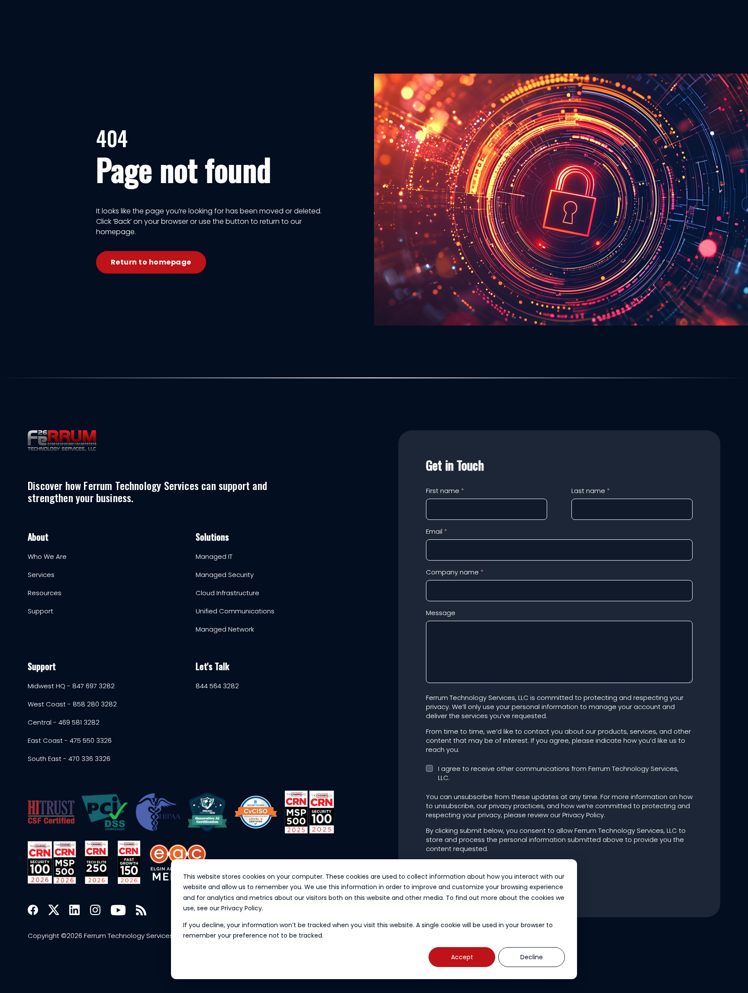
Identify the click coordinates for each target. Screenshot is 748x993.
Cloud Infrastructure (227, 593)
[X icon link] (53, 910)
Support (40, 611)
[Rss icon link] (141, 910)
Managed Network (225, 629)
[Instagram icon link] (95, 910)
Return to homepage (151, 262)
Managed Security (225, 575)
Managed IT (214, 557)
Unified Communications (235, 611)
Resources (44, 593)
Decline (531, 957)
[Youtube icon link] (118, 910)
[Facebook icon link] (33, 910)
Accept (462, 957)
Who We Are (47, 557)
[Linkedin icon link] (74, 910)
